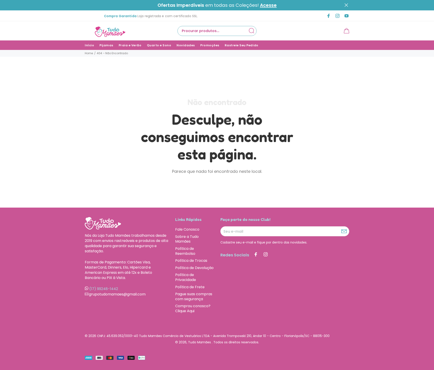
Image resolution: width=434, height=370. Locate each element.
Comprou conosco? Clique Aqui (192, 308)
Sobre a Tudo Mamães (187, 239)
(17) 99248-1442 (103, 288)
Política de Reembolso (185, 251)
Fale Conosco (187, 229)
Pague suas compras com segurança (193, 296)
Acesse (268, 5)
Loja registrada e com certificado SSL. (151, 16)
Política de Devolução (194, 267)
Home (89, 53)
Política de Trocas (191, 260)
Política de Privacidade (185, 277)
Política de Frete (190, 287)
